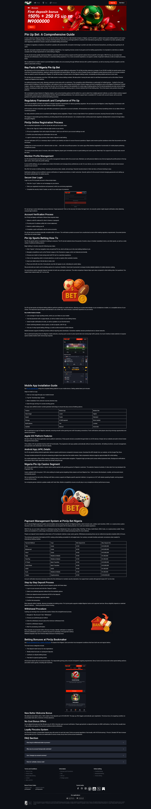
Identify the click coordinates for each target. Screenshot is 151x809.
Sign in (31, 27)
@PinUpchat (28, 789)
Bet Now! (121, 3)
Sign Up (113, 3)
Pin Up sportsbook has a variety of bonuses (39, 642)
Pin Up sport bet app (32, 388)
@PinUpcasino (39, 789)
